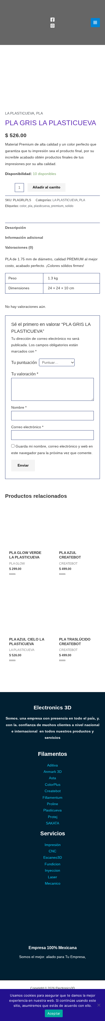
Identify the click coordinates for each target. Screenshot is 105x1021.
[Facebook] (52, 19)
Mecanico (52, 883)
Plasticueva (52, 810)
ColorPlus (52, 785)
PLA (39, 113)
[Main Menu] (95, 22)
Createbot (53, 791)
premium (57, 206)
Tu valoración (24, 374)
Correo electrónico (27, 427)
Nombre (19, 407)
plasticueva (42, 206)
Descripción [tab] (15, 228)
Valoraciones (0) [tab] (19, 247)
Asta (52, 778)
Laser (52, 877)
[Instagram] (52, 25)
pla (30, 206)
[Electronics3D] (24, 23)
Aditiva (52, 765)
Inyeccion (52, 870)
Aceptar (53, 1013)
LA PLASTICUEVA (19, 113)
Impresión (53, 845)
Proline (52, 804)
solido (69, 206)
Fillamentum (52, 798)
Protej (52, 817)
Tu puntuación (24, 362)
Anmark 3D (53, 772)
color (23, 206)
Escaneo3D (52, 857)
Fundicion (52, 864)
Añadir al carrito (46, 187)
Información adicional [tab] (24, 238)
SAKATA (52, 823)
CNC (52, 851)
